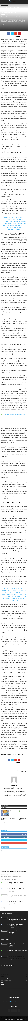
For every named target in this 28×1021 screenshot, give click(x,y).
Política (2, 976)
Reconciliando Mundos (5, 874)
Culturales (3, 972)
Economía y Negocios (4, 5)
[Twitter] (15, 799)
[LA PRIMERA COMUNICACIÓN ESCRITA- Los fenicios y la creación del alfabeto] (4, 903)
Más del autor (4, 807)
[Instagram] (12, 1010)
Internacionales (4, 970)
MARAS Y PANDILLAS (5, 770)
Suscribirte (23, 842)
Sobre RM (2, 1017)
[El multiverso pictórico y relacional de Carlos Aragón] (4, 932)
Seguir (24, 837)
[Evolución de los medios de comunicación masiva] (14, 859)
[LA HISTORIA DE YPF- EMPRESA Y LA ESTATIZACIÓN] (4, 890)
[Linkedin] (13, 799)
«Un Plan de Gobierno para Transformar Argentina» (4, 818)
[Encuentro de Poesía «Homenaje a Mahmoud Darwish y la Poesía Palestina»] (4, 958)
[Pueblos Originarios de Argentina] (4, 884)
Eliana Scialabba (5, 25)
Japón (19, 754)
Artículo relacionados (6, 805)
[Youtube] (19, 1010)
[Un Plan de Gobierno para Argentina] (14, 813)
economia (14, 754)
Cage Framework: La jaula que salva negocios (21, 770)
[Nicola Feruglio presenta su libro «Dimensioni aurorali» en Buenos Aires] (4, 919)
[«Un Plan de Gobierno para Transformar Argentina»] (5, 813)
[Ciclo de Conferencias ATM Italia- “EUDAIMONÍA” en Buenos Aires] (4, 926)
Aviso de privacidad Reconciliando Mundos (19, 1017)
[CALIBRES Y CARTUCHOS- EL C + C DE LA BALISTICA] (4, 896)
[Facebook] (9, 1010)
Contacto (7, 1017)
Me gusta (24, 834)
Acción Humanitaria (5, 974)
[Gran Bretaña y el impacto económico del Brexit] (23, 813)
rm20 (22, 754)
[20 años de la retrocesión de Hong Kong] (4, 952)
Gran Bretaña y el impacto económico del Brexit (23, 818)
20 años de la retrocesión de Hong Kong (18, 950)
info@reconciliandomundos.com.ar (17, 1001)
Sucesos (2, 984)
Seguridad (3, 982)
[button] (26, 2)
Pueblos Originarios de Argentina (16, 882)
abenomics (9, 754)
